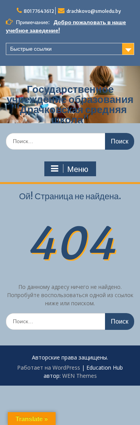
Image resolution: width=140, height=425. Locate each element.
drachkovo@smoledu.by (93, 11)
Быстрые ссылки (31, 48)
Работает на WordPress (48, 367)
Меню (77, 169)
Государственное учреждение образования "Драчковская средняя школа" (70, 104)
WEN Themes (79, 375)
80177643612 (39, 11)
